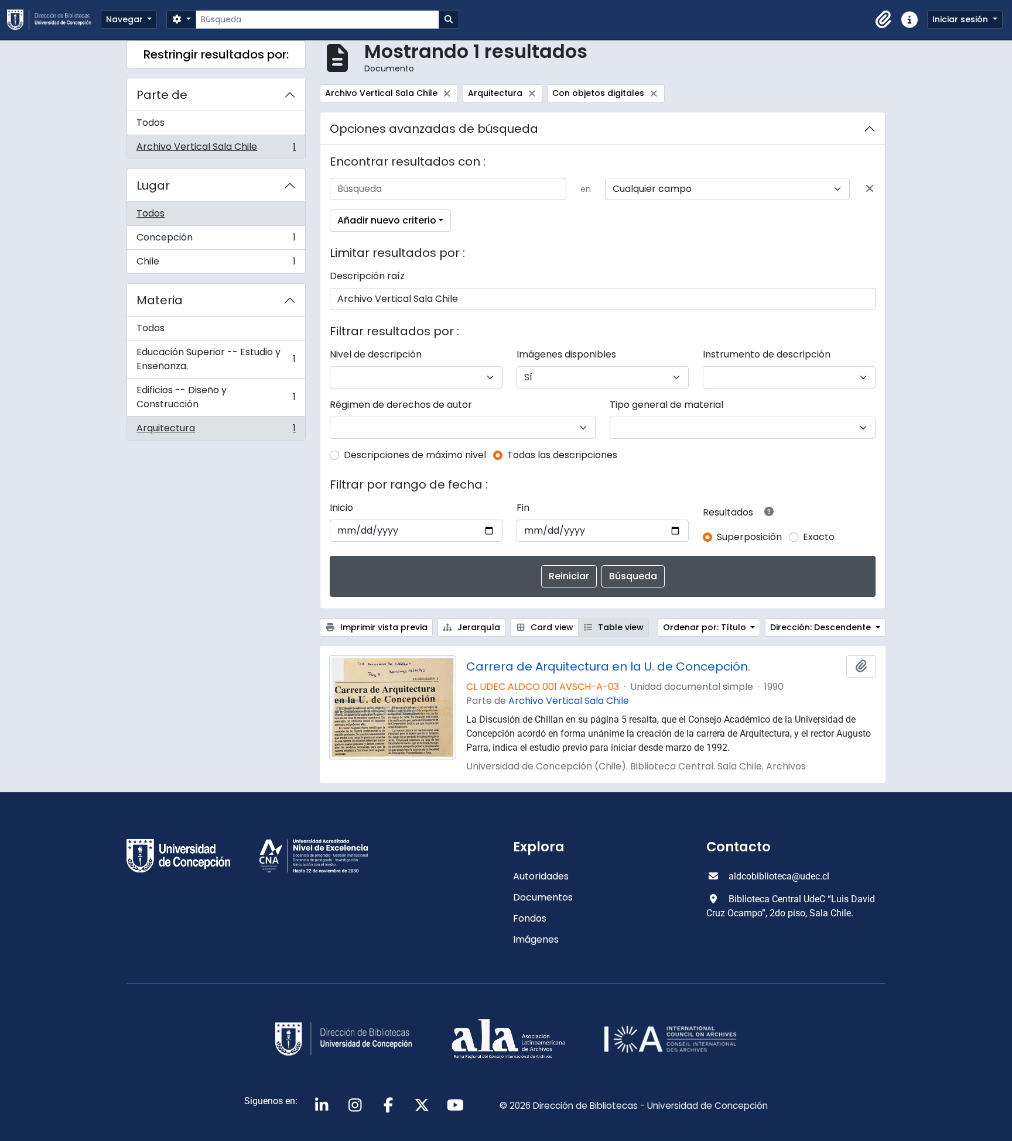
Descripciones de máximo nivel (415, 455)
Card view (550, 627)
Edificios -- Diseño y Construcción (216, 397)
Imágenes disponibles (566, 354)
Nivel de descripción (376, 354)
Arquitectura (216, 430)
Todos (150, 122)
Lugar (153, 185)
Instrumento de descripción (766, 354)
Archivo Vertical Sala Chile (216, 149)
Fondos (529, 918)
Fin (523, 507)
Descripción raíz (367, 276)
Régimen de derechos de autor (401, 404)
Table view (620, 627)
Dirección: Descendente (821, 627)
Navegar (125, 19)
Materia (159, 300)
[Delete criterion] (870, 189)
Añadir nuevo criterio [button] (386, 220)
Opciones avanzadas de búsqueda (434, 129)
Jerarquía (477, 627)
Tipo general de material (666, 404)
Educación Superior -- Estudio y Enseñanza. (216, 359)
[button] (884, 20)
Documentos (543, 897)
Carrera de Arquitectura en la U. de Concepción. (608, 666)
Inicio (341, 507)
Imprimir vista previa (383, 627)
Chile (216, 264)
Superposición (749, 537)
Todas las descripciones (562, 455)
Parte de (161, 95)
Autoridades (541, 876)
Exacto (819, 537)
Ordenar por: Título (705, 627)
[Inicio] (54, 20)
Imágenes (536, 939)
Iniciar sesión (961, 19)
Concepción (216, 240)
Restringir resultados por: (216, 54)
